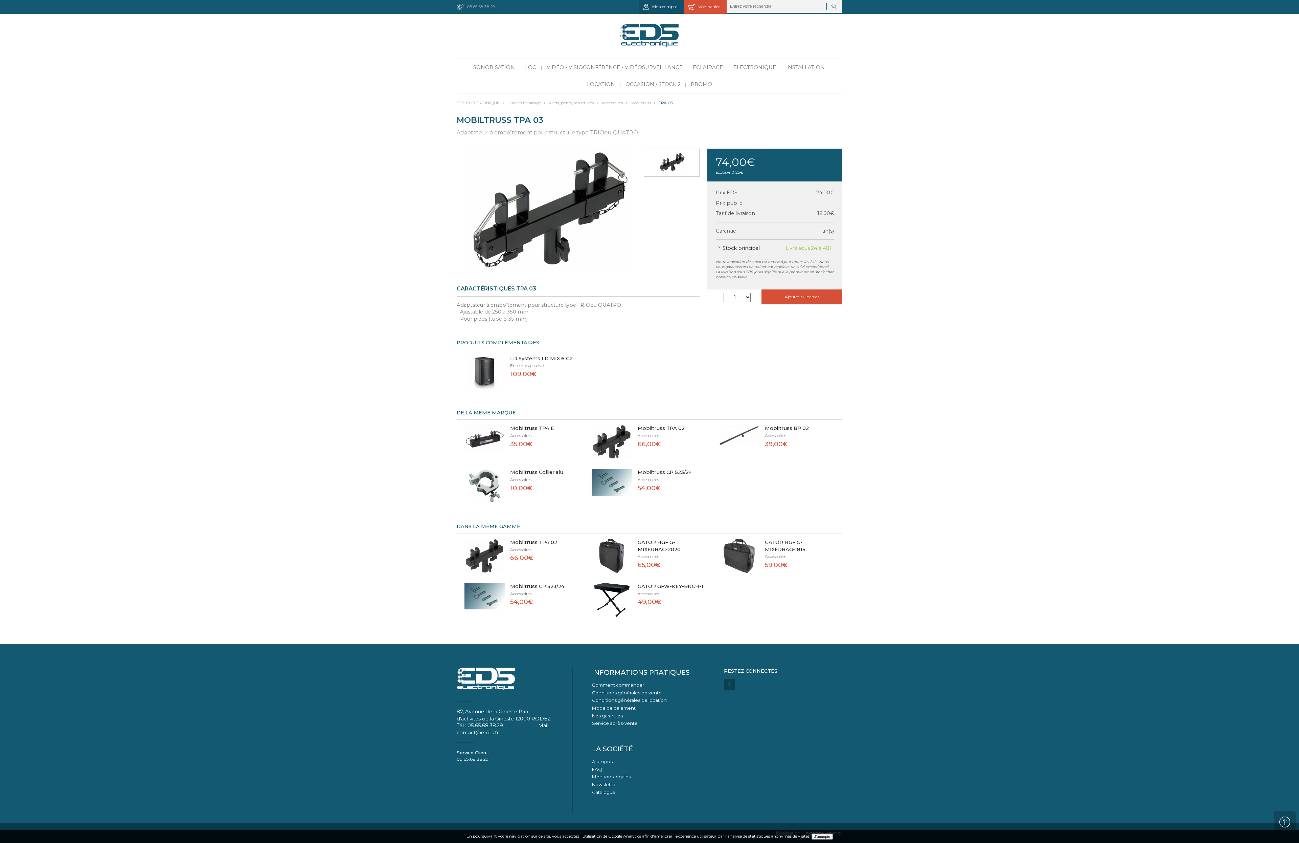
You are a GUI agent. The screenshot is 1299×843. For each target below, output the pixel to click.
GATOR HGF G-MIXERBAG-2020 (659, 546)
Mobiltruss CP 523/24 (665, 472)
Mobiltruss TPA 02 (661, 428)
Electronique (754, 67)
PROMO (701, 84)
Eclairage (708, 67)
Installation (805, 67)
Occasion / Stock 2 (653, 84)
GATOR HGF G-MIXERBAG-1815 (785, 546)
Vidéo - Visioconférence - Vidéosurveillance (615, 67)
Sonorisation (494, 67)
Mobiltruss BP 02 (787, 428)
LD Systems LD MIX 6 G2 (541, 358)
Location (601, 84)
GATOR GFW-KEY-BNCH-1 (670, 586)
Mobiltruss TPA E (532, 428)
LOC (530, 67)
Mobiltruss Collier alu (536, 472)
